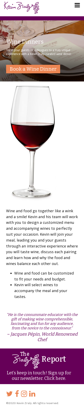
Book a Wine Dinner (33, 69)
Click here (54, 378)
